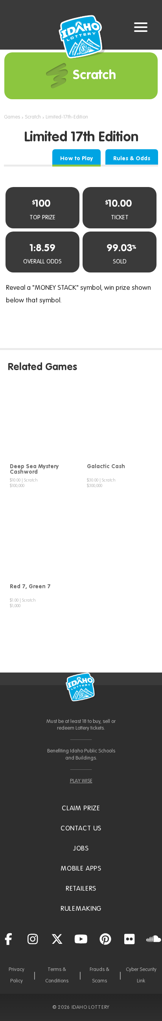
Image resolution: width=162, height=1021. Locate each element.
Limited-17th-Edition (67, 117)
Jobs (81, 848)
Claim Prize (81, 808)
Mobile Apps (81, 868)
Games (12, 117)
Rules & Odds (131, 158)
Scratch (33, 117)
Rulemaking (81, 909)
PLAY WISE (81, 781)
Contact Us (81, 828)
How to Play (76, 158)
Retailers (81, 889)
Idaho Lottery (81, 687)
